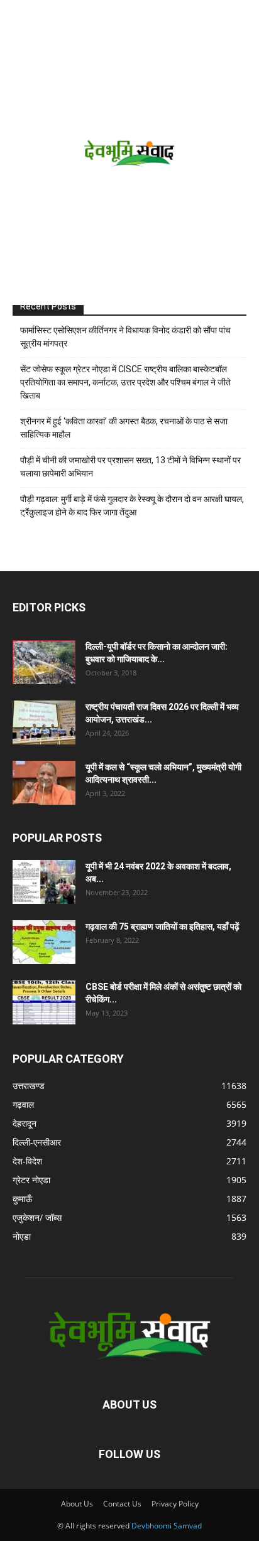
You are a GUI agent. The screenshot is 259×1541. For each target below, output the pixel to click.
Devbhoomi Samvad (166, 1525)
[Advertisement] (129, 169)
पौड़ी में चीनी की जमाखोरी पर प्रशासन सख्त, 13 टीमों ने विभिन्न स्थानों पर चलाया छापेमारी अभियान (130, 466)
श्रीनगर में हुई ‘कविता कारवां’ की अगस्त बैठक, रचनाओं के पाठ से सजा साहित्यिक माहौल (124, 427)
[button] (20, 17)
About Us (77, 1503)
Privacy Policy (175, 1503)
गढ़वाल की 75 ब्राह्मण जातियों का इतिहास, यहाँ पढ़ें (162, 926)
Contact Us (122, 1503)
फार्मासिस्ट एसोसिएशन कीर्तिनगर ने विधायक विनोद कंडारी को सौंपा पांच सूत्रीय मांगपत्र (125, 336)
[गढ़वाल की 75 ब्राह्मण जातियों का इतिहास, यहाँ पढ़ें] (44, 942)
